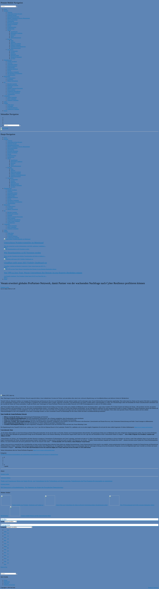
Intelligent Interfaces (12, 69)
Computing (7, 95)
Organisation (10, 21)
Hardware (13, 54)
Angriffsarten (14, 31)
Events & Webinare (12, 107)
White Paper (10, 104)
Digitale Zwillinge (12, 61)
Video (5, 101)
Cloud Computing (12, 97)
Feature (6, 103)
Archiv (2, 521)
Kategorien (3, 527)
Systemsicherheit (11, 27)
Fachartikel (10, 106)
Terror (12, 36)
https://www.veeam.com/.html (43, 450)
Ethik (12, 40)
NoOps (9, 70)
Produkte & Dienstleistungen (18, 46)
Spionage (13, 34)
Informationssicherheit (13, 16)
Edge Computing (11, 98)
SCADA (13, 58)
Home (5, 110)
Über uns (6, 583)
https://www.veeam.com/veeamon (143, 427)
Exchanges (10, 79)
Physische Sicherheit (12, 22)
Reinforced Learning (12, 85)
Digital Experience (12, 66)
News (5, 9)
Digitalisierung (8, 60)
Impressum (7, 581)
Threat (9, 30)
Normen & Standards (16, 57)
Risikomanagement (16, 48)
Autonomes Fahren (12, 64)
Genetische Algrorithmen (13, 91)
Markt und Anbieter (16, 43)
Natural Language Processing (15, 88)
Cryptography (14, 51)
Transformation (11, 75)
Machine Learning (12, 84)
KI (4, 82)
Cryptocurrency (11, 78)
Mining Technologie (12, 81)
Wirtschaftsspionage (16, 37)
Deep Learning (11, 90)
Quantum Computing (12, 100)
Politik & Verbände (16, 45)
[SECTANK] (4, 128)
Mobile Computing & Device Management (18, 18)
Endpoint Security (12, 15)
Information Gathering (16, 33)
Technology (10, 49)
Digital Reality (11, 67)
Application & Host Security (14, 13)
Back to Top (4, 567)
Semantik (9, 87)
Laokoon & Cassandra (13, 109)
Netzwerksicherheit (12, 19)
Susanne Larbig (5, 287)
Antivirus (9, 12)
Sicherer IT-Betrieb (12, 24)
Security (6, 11)
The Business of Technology (14, 73)
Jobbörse (13, 42)
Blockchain (7, 76)
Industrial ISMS (15, 55)
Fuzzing (13, 52)
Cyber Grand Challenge (13, 93)
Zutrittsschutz (10, 28)
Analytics (9, 63)
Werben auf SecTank (9, 584)
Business (9, 39)
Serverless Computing (13, 72)
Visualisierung (11, 94)
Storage (9, 25)
